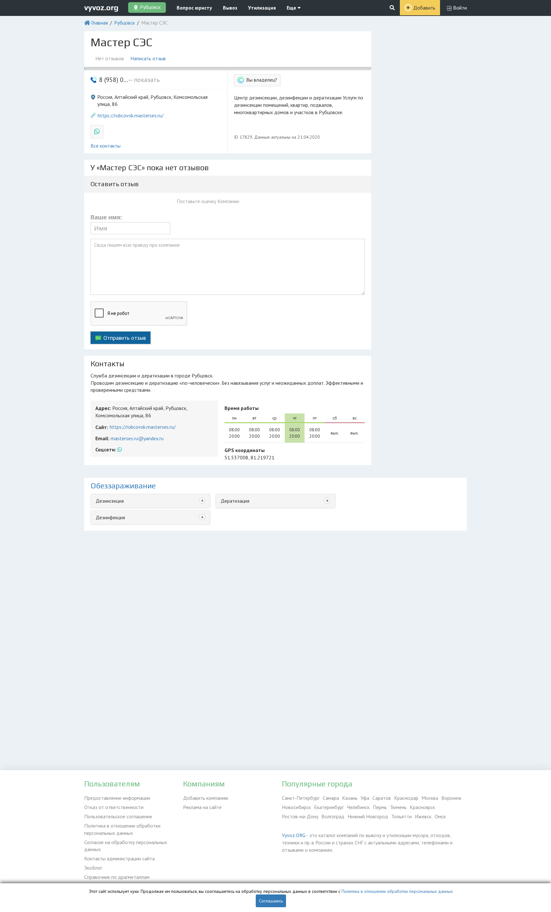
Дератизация (235, 501)
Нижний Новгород (368, 816)
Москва (430, 798)
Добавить (424, 7)
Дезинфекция (110, 517)
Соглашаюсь (271, 901)
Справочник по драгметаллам (117, 877)
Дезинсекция (110, 501)
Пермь (380, 807)
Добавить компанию (205, 798)
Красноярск (422, 807)
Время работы (241, 408)
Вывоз (230, 7)
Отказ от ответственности (113, 807)
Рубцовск (124, 22)
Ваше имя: (106, 217)
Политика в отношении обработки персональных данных (122, 829)
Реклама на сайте (202, 807)
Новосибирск (296, 807)
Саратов (381, 798)
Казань (349, 798)
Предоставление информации (117, 798)
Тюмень (398, 807)
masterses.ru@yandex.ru (137, 438)
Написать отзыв (148, 58)
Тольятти (401, 816)
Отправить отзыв (124, 337)
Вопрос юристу (194, 7)
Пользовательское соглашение (118, 816)
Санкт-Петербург (301, 798)
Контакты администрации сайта (119, 858)
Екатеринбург (329, 807)
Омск (440, 816)
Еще (292, 7)
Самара (331, 798)
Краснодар (406, 798)
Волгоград (332, 816)
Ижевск (423, 816)
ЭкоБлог (93, 868)
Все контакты (106, 145)
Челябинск (358, 807)
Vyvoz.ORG (293, 835)
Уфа (365, 798)
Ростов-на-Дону (300, 816)
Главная (99, 22)
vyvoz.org (101, 7)
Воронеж (451, 798)
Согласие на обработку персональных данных (125, 846)
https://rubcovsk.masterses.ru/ (131, 115)
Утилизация (262, 7)
